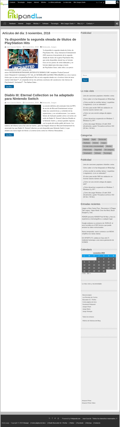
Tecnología (21, 2)
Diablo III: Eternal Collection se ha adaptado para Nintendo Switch (39, 96)
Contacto (12, 2)
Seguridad (98, 150)
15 (99, 265)
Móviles (43, 2)
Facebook (80, 423)
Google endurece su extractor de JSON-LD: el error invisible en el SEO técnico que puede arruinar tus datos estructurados (97, 225)
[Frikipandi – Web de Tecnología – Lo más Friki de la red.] (28, 14)
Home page (5, 423)
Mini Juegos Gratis (79, 2)
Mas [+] (80, 23)
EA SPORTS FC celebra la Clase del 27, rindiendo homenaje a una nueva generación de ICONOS (98, 240)
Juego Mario (86, 309)
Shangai (26, 423)
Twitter (72, 423)
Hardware (12, 23)
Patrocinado (88, 150)
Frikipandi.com (75, 418)
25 (113, 268)
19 (84, 268)
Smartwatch (88, 153)
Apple (94, 139)
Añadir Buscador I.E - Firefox (57, 423)
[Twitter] (101, 2)
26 (84, 271)
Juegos (29, 2)
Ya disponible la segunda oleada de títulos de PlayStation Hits (40, 41)
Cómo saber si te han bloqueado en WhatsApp (99, 99)
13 (89, 265)
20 (89, 268)
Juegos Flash (86, 307)
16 (104, 265)
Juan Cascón (86, 418)
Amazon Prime (86, 400)
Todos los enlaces (88, 317)
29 (99, 271)
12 (84, 265)
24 (109, 268)
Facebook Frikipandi (89, 304)
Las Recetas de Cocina (89, 297)
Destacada (46, 47)
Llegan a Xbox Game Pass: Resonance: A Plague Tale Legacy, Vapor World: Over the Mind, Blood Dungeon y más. (99, 210)
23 (104, 268)
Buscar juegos (87, 295)
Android (86, 139)
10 (109, 262)
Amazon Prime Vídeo (88, 403)
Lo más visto (67, 2)
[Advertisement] (99, 50)
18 (113, 265)
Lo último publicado (54, 2)
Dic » (89, 273)
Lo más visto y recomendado (93, 146)
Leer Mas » (9, 86)
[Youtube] (104, 2)
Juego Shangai (87, 311)
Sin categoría (109, 150)
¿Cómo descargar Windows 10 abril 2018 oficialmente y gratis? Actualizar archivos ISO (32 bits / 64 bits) (98, 126)
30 (104, 271)
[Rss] (97, 2)
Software (45, 23)
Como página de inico (89, 302)
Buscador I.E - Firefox (89, 300)
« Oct (84, 273)
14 (94, 265)
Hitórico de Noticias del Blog (91, 321)
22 (99, 268)
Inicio (5, 23)
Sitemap (89, 423)
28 (94, 271)
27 (89, 271)
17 (109, 265)
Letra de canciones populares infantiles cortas (98, 96)
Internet (36, 2)
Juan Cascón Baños (13, 47)
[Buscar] (117, 2)
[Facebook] (99, 2)
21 (94, 268)
